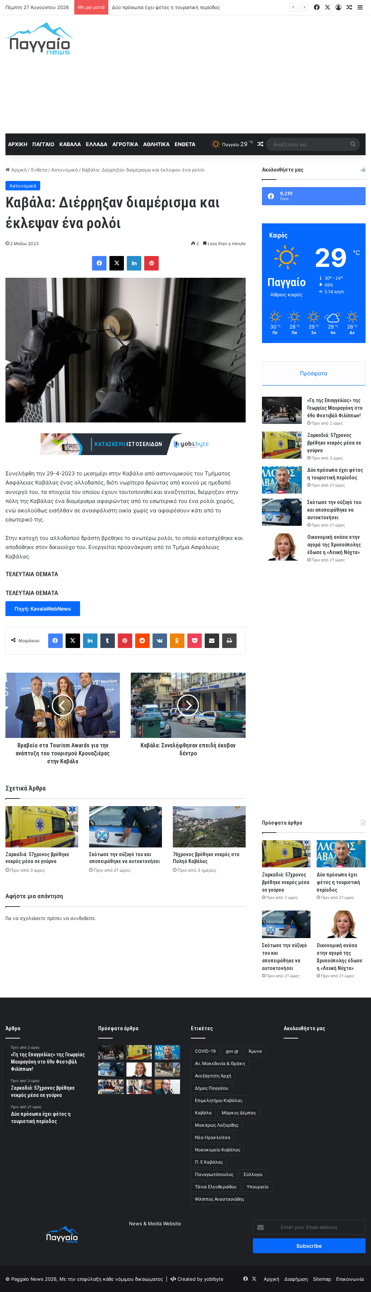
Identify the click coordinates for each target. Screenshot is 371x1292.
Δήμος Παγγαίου (211, 1088)
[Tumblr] (107, 640)
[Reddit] (142, 640)
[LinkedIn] (134, 263)
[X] (116, 263)
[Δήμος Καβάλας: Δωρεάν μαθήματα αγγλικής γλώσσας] (111, 1087)
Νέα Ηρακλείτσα (212, 1137)
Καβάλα (70, 144)
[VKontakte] (160, 640)
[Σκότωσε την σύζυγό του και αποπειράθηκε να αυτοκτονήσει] (125, 826)
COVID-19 (205, 1051)
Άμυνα (255, 1051)
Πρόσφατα (314, 373)
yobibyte (214, 1279)
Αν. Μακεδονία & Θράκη (220, 1063)
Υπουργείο (257, 1186)
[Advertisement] (250, 73)
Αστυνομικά (64, 170)
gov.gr (232, 1051)
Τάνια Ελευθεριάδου (216, 1186)
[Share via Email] (212, 640)
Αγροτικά (125, 144)
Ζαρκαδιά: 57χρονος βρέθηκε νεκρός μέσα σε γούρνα (334, 442)
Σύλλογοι (252, 1174)
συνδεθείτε (82, 918)
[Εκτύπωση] (229, 640)
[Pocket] (194, 640)
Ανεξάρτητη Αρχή (213, 1075)
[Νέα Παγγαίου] (39, 38)
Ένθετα (185, 144)
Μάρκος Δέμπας (239, 1112)
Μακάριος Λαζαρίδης (216, 1125)
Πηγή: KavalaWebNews (42, 609)
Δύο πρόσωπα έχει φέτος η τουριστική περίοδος (166, 7)
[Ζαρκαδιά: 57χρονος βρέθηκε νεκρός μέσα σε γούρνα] (41, 826)
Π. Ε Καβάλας (209, 1162)
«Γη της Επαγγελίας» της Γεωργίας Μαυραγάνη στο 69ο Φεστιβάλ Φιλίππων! (335, 407)
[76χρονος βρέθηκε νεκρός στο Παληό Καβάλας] (209, 826)
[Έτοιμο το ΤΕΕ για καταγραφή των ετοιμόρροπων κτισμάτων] (167, 1087)
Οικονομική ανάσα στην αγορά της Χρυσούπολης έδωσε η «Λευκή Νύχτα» (334, 544)
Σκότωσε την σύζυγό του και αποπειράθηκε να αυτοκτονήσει (334, 509)
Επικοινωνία (350, 1279)
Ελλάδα (96, 144)
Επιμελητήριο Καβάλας (218, 1100)
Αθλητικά (156, 144)
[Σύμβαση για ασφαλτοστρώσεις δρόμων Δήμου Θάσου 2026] (139, 1087)
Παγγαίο (43, 144)
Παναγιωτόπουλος (214, 1174)
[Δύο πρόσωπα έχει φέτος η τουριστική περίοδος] (282, 480)
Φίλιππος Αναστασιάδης (219, 1199)
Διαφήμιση (296, 1279)
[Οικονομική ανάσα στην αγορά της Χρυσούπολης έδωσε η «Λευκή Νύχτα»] (282, 547)
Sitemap (322, 1279)
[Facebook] (99, 263)
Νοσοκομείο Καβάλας (217, 1149)
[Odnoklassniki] (177, 640)
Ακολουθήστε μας (304, 1028)
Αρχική (17, 144)
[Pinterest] (151, 263)
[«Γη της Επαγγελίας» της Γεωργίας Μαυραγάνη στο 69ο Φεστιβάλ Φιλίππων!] (282, 410)
